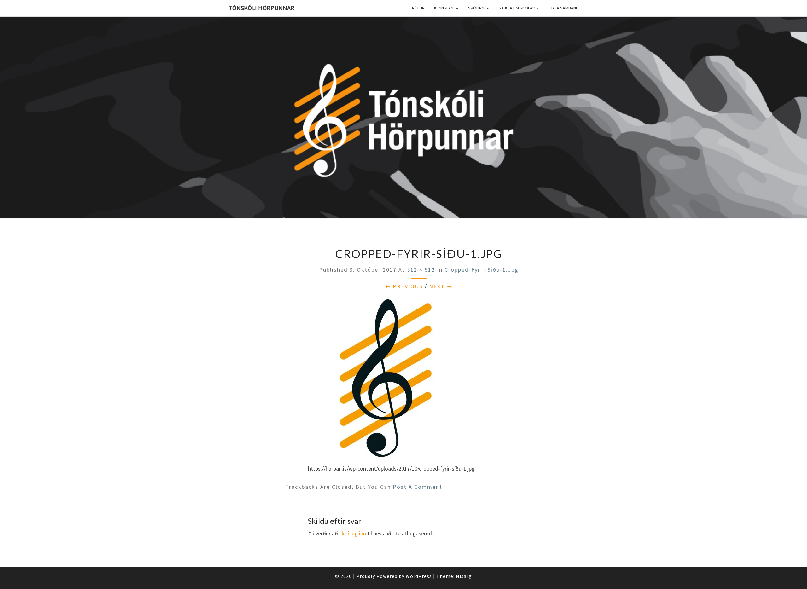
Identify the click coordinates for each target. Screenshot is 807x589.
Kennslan (443, 8)
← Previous (404, 286)
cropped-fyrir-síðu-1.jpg (481, 269)
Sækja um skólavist (519, 8)
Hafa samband (564, 8)
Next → (441, 286)
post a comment (417, 486)
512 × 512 (421, 269)
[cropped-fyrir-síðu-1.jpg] (388, 380)
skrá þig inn (352, 533)
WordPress (419, 576)
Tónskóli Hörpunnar (261, 8)
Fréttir (417, 8)
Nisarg (464, 576)
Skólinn (476, 8)
